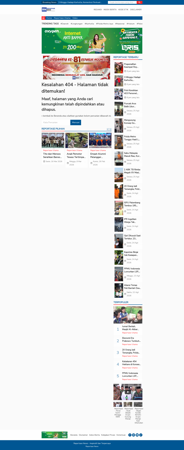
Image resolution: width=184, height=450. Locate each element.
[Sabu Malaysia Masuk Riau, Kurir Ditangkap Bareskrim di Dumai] (119, 158)
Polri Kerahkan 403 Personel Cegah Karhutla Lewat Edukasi (131, 95)
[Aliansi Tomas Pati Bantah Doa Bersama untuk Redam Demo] (119, 290)
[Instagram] (133, 435)
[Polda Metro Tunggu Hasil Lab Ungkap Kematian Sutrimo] (119, 142)
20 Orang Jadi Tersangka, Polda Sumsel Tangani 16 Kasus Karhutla (131, 354)
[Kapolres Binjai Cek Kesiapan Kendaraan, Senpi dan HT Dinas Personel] (119, 257)
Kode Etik (123, 9)
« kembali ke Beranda (52, 115)
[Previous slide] (108, 129)
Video (75, 18)
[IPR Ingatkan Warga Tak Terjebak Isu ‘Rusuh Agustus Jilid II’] (119, 224)
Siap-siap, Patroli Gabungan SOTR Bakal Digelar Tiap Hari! (53, 158)
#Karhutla (89, 23)
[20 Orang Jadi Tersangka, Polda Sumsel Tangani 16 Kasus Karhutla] (119, 191)
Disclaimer (135, 9)
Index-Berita (94, 435)
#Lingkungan (77, 23)
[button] (139, 2)
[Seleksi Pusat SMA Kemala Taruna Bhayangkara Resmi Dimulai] (100, 140)
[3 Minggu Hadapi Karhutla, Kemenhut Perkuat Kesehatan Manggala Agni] (119, 80)
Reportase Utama (62, 18)
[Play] (128, 392)
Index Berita (110, 9)
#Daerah (65, 23)
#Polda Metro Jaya (104, 23)
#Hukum (131, 23)
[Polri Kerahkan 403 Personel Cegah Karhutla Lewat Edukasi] (119, 94)
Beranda (73, 435)
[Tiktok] (140, 435)
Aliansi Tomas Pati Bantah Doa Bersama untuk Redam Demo (131, 289)
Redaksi (98, 9)
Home (49, 18)
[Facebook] (129, 435)
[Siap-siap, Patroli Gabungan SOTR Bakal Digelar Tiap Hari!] (53, 140)
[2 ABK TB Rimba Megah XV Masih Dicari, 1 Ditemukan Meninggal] (119, 175)
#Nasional (119, 23)
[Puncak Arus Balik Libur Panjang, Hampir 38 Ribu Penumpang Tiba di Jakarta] (119, 109)
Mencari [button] (75, 122)
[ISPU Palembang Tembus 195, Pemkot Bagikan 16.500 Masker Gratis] (119, 208)
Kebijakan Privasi (108, 435)
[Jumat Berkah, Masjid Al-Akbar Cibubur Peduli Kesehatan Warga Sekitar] (128, 315)
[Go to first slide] (110, 129)
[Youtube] (137, 435)
